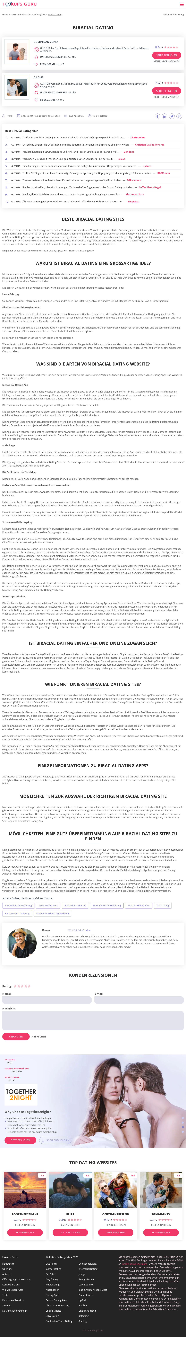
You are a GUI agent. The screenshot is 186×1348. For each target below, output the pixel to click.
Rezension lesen (25, 1225)
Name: (6, 993)
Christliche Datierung (57, 1305)
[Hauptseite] (19, 4)
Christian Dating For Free (149, 144)
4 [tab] (183, 1132)
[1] (15, 986)
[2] (18, 986)
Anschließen (52, 1289)
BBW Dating (52, 1316)
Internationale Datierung (18, 905)
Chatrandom (137, 137)
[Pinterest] (179, 116)
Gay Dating (52, 1279)
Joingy (81, 1274)
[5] (29, 986)
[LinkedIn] (164, 116)
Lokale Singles (53, 1310)
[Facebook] (157, 116)
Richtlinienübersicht (13, 1300)
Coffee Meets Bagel (150, 187)
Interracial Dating (88, 1269)
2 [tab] (183, 1122)
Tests (5, 1295)
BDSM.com (163, 173)
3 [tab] (183, 1127)
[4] (25, 986)
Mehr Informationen (166, 61)
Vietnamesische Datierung (107, 905)
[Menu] (182, 4)
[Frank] (22, 943)
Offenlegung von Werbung (16, 1279)
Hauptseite (8, 1263)
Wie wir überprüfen (13, 1289)
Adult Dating (53, 1284)
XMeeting (83, 1316)
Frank (46, 930)
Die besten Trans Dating (59, 1321)
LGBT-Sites (52, 1263)
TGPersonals (134, 180)
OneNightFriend (87, 1310)
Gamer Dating (53, 1269)
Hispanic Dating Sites (139, 905)
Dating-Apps (52, 1295)
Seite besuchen (166, 55)
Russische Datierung (75, 905)
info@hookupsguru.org (134, 1263)
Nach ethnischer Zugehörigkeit (52, 913)
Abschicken (16, 1036)
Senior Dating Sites (56, 1300)
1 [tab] (183, 1118)
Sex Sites (51, 1274)
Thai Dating (163, 905)
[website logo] (17, 51)
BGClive (82, 1305)
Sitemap (6, 1305)
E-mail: (98, 993)
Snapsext (133, 201)
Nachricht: (9, 1008)
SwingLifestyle (86, 1279)
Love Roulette (85, 1284)
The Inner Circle (135, 194)
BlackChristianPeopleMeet (92, 1289)
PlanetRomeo (85, 1295)
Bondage (129, 151)
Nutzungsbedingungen (14, 1310)
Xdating (82, 1321)
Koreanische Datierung (17, 913)
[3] (22, 986)
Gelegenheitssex (87, 1263)
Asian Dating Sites (48, 905)
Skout (121, 158)
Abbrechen (39, 1036)
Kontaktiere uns (11, 1284)
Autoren (6, 1274)
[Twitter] (172, 116)
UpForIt (147, 166)
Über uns (7, 1269)
